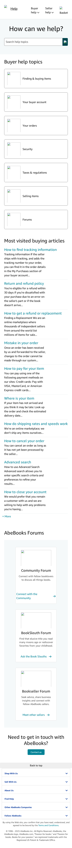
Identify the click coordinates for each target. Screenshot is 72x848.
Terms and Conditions (48, 825)
